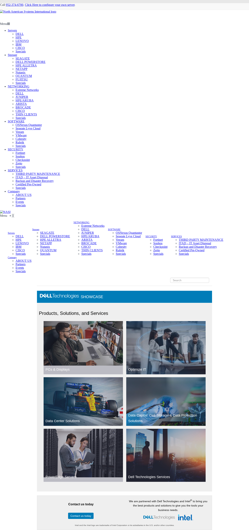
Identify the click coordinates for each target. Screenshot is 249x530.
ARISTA (21, 104)
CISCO (20, 48)
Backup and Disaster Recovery (35, 180)
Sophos (20, 156)
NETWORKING (18, 86)
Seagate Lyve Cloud (28, 128)
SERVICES (15, 170)
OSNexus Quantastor (29, 125)
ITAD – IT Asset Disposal (32, 177)
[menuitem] (11, 232)
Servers (12, 30)
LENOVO (22, 41)
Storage (12, 55)
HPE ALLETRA (26, 65)
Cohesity (21, 139)
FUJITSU (22, 79)
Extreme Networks (27, 90)
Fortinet (20, 153)
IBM (18, 44)
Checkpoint (23, 160)
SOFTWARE (16, 121)
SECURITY (15, 149)
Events (20, 201)
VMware (21, 135)
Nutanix (20, 72)
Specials (21, 51)
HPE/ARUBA (25, 100)
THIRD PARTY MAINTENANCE (38, 174)
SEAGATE (23, 58)
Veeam (20, 132)
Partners (20, 198)
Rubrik (20, 142)
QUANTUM (24, 76)
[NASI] (5, 212)
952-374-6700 (14, 4)
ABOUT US (24, 194)
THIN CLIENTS (26, 114)
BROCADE (23, 107)
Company (14, 191)
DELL (20, 34)
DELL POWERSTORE (31, 62)
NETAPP (21, 69)
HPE (19, 37)
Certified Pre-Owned (28, 184)
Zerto (19, 163)
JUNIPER (22, 97)
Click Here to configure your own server (50, 4)
